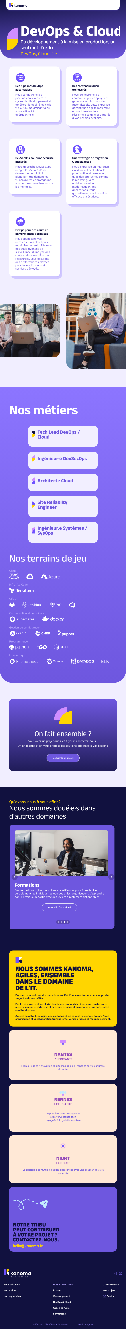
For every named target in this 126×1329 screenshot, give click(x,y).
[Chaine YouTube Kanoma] (120, 1273)
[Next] (111, 877)
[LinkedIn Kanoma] (115, 1273)
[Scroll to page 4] (68, 922)
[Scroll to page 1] (58, 922)
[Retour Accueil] (17, 1273)
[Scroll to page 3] (64, 922)
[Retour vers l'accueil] (18, 5)
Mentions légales (85, 1324)
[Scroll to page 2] (61, 922)
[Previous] (15, 877)
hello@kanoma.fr (28, 1245)
